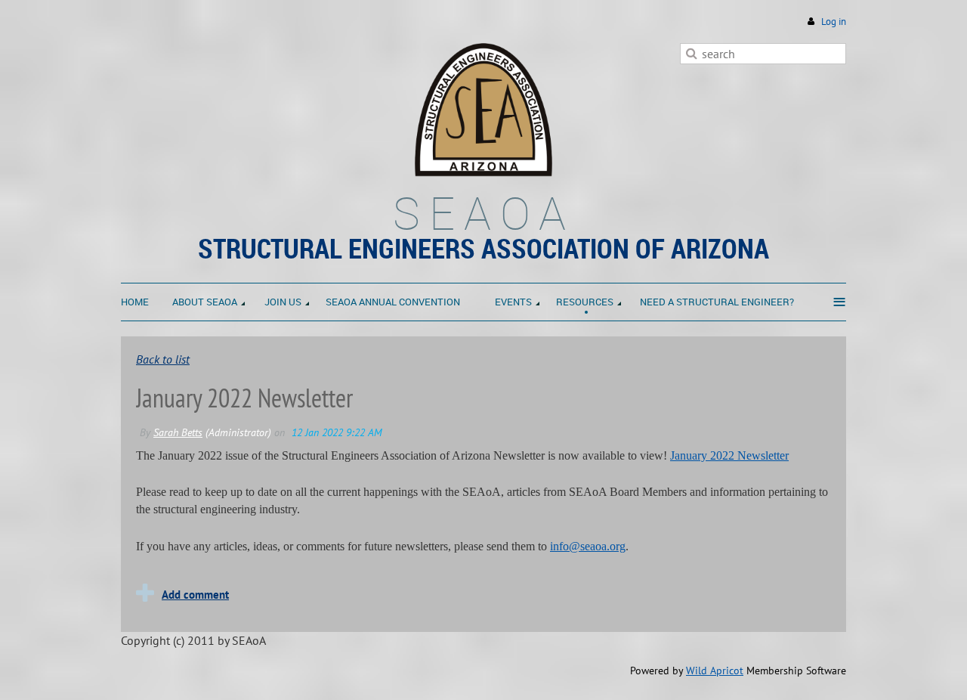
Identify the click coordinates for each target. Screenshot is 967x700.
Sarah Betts (177, 432)
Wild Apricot (714, 670)
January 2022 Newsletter (729, 455)
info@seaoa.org (588, 546)
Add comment (195, 594)
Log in (833, 21)
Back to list (163, 359)
